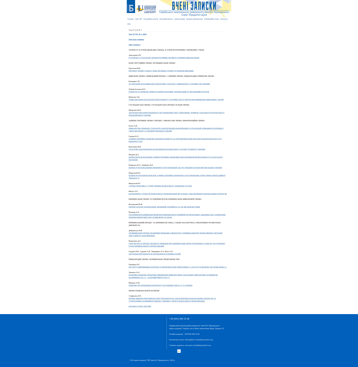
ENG (129, 24)
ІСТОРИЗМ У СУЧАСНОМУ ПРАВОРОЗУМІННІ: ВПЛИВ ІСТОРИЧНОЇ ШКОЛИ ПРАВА (164, 58)
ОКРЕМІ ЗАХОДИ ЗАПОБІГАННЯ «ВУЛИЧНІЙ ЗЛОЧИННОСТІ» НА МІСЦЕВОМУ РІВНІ (164, 207)
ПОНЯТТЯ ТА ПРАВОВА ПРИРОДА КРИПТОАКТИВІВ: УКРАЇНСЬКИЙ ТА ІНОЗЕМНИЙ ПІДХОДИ (169, 92)
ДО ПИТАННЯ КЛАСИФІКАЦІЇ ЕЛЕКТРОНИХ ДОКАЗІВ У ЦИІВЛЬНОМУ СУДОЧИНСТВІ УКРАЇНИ (169, 84)
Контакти (224, 19)
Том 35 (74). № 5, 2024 (137, 34)
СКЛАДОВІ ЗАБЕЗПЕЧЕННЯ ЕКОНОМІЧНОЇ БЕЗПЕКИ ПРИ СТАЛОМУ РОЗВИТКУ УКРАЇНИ (167, 149)
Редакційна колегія (150, 19)
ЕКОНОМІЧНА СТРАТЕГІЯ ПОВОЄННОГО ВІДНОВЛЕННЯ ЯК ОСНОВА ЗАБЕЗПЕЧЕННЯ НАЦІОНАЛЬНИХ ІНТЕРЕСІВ (178, 194)
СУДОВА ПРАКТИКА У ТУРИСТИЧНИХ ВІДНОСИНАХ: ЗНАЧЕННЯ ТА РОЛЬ (160, 186)
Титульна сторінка (136, 39)
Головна (130, 19)
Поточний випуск (166, 19)
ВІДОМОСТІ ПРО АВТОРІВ (140, 306)
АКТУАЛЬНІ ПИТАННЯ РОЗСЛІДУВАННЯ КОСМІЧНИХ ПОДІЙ (155, 254)
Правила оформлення (194, 19)
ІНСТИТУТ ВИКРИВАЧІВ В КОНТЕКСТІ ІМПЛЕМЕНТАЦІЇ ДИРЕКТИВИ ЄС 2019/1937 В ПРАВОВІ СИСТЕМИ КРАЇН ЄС (178, 267)
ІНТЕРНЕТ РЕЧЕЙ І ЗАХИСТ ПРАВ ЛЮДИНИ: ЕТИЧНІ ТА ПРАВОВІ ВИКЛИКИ (161, 71)
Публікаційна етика (211, 19)
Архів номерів (179, 19)
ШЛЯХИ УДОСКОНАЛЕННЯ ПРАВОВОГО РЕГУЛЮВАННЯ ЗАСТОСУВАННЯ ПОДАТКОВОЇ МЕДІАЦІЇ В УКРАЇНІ (175, 168)
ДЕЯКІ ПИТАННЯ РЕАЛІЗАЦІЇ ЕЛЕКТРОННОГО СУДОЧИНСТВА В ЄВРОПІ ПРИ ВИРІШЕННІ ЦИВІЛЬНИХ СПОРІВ (176, 100)
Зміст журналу (134, 45)
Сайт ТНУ (138, 19)
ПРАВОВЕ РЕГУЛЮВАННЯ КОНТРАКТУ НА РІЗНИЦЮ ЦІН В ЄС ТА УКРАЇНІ (160, 285)
